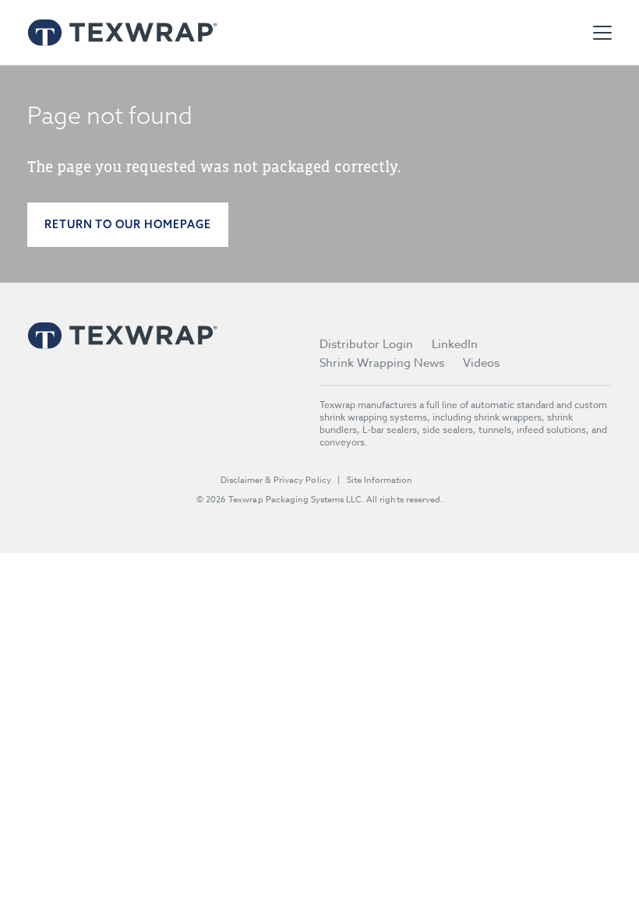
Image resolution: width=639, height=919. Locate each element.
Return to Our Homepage (127, 224)
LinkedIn (455, 344)
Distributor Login (366, 344)
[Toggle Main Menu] (602, 33)
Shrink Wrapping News (382, 362)
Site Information (379, 480)
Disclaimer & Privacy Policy (276, 480)
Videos (481, 362)
